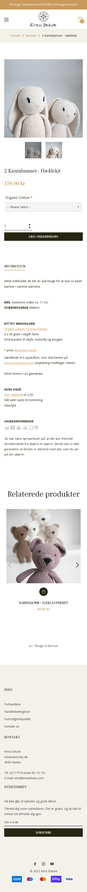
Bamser (31, 36)
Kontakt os (11, 726)
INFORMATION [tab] (15, 266)
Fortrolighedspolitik (17, 719)
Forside (15, 36)
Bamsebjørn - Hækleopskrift (43, 603)
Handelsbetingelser (17, 712)
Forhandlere (12, 704)
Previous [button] (9, 565)
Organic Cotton (17, 197)
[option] (43, 565)
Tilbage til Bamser (45, 646)
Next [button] (77, 565)
